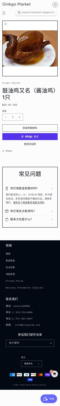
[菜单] (3, 13)
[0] (54, 374)
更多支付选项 (30, 144)
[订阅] (50, 343)
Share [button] (9, 151)
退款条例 (10, 274)
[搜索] (19, 12)
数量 (4, 111)
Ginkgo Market (25, 385)
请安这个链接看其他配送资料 (29, 202)
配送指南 (10, 260)
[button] (30, 188)
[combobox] (36, 12)
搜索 (8, 254)
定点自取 (10, 267)
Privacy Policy (14, 281)
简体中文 (28, 364)
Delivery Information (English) (25, 288)
